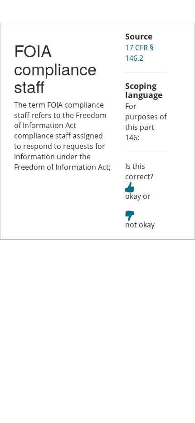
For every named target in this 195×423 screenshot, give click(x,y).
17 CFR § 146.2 (139, 53)
